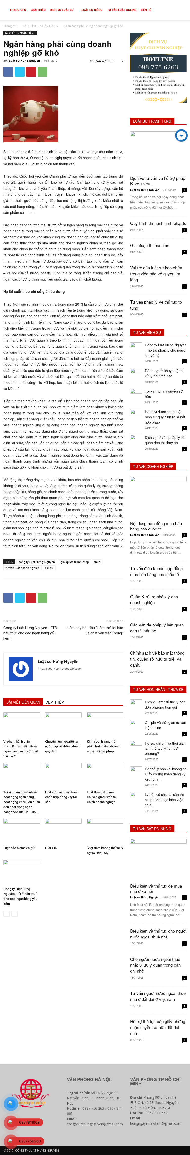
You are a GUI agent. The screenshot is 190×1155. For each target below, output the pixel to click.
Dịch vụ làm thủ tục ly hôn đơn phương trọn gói (165, 704)
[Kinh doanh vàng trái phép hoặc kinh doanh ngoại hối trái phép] (105, 724)
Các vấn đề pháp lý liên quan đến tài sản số (157, 628)
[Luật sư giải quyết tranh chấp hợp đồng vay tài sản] (63, 775)
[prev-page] (6, 914)
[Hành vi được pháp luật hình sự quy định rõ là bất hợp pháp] (136, 415)
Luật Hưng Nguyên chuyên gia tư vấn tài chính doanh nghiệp (101, 797)
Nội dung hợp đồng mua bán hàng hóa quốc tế (156, 526)
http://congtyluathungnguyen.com (60, 668)
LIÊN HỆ (146, 10)
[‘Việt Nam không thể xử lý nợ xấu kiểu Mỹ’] (105, 831)
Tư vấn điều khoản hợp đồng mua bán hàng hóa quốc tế (156, 571)
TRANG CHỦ (18, 10)
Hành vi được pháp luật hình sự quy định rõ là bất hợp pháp (165, 417)
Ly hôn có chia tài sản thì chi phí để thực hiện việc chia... (164, 799)
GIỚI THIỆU (38, 10)
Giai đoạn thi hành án (149, 245)
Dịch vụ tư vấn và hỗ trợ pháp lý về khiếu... (157, 181)
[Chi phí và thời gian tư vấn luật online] (136, 726)
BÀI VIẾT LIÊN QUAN (23, 702)
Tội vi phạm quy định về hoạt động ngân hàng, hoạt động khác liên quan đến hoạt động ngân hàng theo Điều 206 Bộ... (21, 802)
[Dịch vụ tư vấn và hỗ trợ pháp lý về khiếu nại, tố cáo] (158, 151)
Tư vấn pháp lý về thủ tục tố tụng (156, 305)
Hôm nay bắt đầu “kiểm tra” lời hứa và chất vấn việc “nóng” (95, 630)
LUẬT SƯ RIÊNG (92, 10)
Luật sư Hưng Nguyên (24, 60)
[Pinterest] (31, 72)
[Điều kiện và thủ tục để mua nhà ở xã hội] (158, 859)
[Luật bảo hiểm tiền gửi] (21, 831)
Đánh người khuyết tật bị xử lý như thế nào (164, 373)
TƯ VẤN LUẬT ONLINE (121, 10)
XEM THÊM (55, 702)
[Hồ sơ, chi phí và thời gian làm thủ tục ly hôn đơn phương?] (136, 747)
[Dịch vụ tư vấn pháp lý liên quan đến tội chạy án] (136, 441)
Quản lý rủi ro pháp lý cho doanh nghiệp (154, 599)
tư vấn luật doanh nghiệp (22, 568)
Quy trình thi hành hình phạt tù (158, 223)
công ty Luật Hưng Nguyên (37, 562)
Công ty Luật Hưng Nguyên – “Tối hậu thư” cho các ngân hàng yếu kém (30, 633)
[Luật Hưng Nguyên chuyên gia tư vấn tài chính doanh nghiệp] (105, 775)
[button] (179, 10)
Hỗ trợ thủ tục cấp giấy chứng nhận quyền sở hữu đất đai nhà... (157, 1027)
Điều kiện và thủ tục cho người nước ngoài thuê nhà (158, 934)
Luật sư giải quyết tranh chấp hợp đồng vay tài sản (61, 797)
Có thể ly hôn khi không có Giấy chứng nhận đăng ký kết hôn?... (166, 774)
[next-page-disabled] (14, 914)
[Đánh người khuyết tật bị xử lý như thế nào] (136, 374)
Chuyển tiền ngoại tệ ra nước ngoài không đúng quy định (62, 746)
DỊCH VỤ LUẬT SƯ (62, 10)
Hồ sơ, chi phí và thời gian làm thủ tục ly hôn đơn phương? (165, 748)
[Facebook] (8, 72)
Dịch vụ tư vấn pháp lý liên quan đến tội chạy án (165, 440)
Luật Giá (51, 848)
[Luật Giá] (63, 831)
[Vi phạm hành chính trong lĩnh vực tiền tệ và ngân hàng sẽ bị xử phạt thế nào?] (21, 724)
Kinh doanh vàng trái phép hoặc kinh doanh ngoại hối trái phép (103, 746)
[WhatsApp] (43, 72)
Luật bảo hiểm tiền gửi (19, 848)
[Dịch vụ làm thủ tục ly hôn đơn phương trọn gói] (136, 705)
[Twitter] (20, 72)
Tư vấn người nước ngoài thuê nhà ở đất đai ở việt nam (158, 996)
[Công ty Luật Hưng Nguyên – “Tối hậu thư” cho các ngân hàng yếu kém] (21, 872)
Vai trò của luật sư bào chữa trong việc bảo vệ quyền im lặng (156, 274)
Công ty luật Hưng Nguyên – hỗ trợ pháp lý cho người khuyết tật (166, 350)
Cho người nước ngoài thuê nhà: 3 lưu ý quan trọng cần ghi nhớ (155, 965)
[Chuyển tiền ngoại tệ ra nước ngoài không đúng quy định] (63, 724)
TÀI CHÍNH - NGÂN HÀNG (40, 26)
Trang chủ (10, 26)
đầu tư (49, 568)
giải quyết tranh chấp (74, 562)
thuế (97, 562)
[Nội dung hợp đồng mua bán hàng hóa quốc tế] (158, 497)
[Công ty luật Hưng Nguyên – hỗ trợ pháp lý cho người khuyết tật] (136, 348)
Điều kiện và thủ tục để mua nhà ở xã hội (156, 888)
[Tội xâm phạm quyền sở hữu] (136, 395)
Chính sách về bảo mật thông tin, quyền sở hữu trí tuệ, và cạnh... (157, 659)
